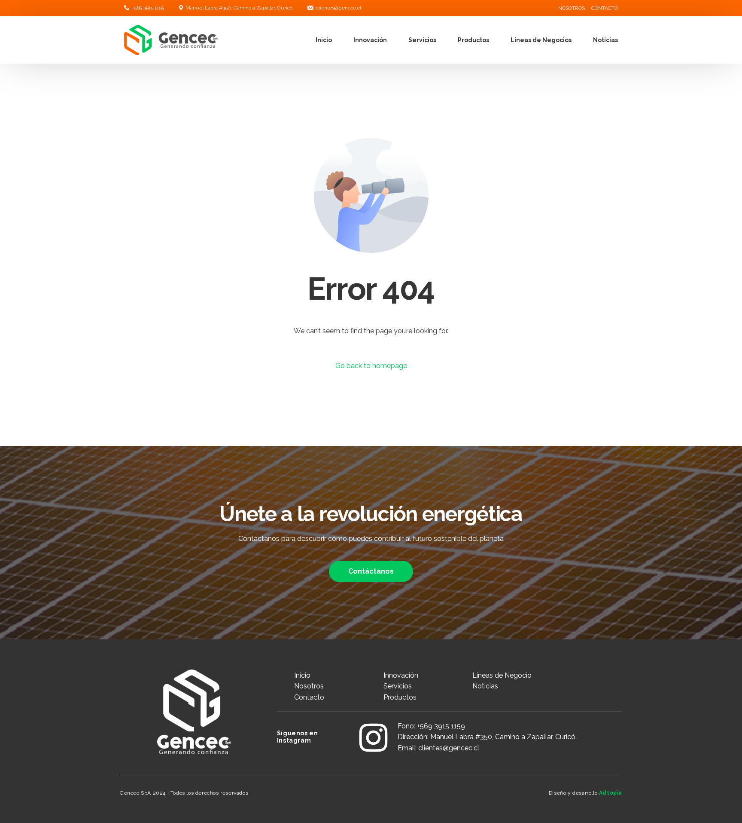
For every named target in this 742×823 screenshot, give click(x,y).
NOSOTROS (571, 8)
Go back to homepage (371, 366)
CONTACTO (604, 8)
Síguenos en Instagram (297, 737)
